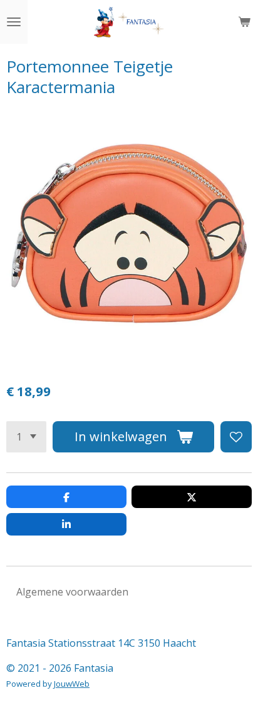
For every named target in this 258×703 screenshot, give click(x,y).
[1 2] (26, 436)
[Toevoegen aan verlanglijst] (236, 436)
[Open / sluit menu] (14, 22)
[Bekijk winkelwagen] (244, 22)
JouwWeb (72, 683)
